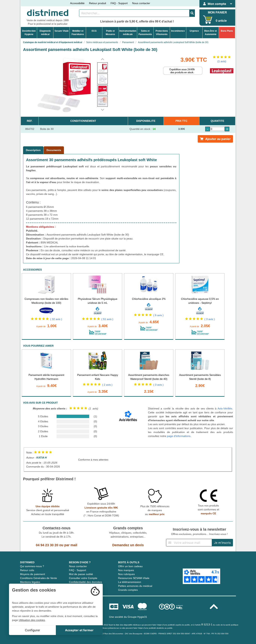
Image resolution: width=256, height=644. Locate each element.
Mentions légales (30, 581)
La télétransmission (129, 581)
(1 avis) (221, 61)
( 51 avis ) (107, 319)
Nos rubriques (126, 574)
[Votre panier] (208, 19)
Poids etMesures (110, 33)
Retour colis (27, 570)
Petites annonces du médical (135, 585)
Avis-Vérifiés (225, 408)
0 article (221, 20)
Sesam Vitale (62, 31)
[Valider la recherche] (192, 13)
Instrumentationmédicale (127, 33)
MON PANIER (217, 12)
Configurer (32, 630)
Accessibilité (77, 3)
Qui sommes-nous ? (32, 566)
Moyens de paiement (32, 574)
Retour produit (97, 3)
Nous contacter (141, 3)
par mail (70, 545)
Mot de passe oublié (81, 574)
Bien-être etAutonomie (210, 33)
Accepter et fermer (79, 630)
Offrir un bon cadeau (130, 566)
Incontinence (178, 31)
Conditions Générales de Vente (38, 578)
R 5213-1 (206, 624)
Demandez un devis (128, 545)
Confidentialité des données (85, 581)
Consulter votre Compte (83, 578)
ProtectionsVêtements (162, 33)
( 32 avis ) (56, 319)
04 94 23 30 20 (47, 545)
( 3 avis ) (209, 319)
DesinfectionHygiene (29, 33)
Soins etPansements (145, 33)
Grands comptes (128, 589)
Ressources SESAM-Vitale (133, 578)
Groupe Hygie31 (137, 616)
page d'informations (178, 436)
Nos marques (126, 570)
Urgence (194, 31)
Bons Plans (227, 31)
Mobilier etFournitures (78, 33)
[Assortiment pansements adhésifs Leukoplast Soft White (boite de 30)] (102, 67)
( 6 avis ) (158, 315)
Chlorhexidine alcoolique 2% (148, 298)
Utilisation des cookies (32, 620)
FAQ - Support (119, 3)
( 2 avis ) (107, 384)
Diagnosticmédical (45, 33)
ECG (94, 31)
